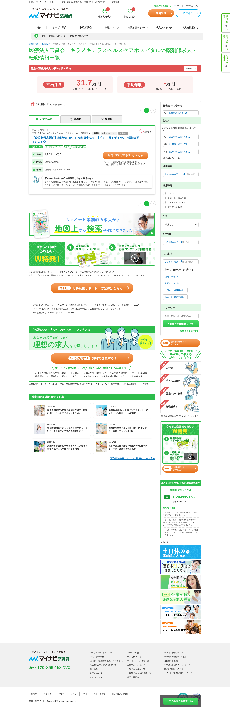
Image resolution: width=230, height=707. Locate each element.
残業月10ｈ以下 (171, 276)
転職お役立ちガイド (138, 27)
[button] (147, 132)
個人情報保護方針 (120, 694)
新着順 (77, 119)
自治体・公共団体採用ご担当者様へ (106, 661)
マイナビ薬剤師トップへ (101, 652)
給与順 (109, 119)
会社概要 (33, 694)
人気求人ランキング (136, 665)
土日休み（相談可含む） (175, 290)
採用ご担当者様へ (162, 6)
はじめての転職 (171, 661)
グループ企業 (99, 694)
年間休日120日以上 (173, 283)
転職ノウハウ (112, 27)
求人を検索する (190, 27)
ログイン (188, 13)
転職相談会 (86, 27)
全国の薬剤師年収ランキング (177, 665)
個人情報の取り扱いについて (103, 665)
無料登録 (161, 13)
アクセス (47, 694)
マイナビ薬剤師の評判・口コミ (178, 673)
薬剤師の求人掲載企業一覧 (139, 673)
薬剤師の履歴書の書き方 (175, 656)
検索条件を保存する (189, 331)
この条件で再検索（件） (180, 324)
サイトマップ (96, 677)
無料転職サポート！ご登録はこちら (91, 288)
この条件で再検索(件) (181, 701)
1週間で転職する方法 (173, 669)
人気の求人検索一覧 (136, 669)
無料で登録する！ (93, 358)
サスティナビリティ (67, 694)
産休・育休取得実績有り (175, 297)
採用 (85, 694)
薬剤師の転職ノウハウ (174, 652)
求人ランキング (164, 27)
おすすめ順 (46, 119)
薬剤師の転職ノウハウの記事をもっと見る (132, 458)
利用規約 (94, 669)
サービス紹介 (60, 27)
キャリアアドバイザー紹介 (139, 661)
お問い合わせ (96, 673)
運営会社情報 (133, 677)
